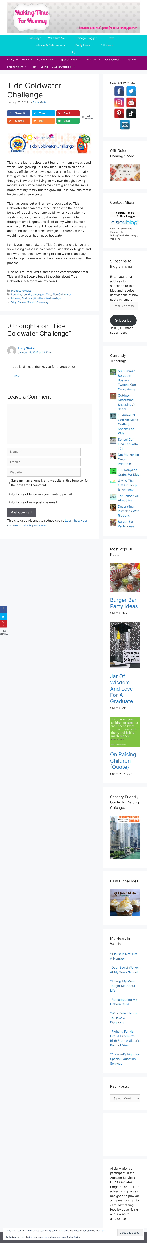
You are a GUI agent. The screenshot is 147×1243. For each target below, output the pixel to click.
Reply (16, 375)
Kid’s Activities (45, 59)
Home (25, 59)
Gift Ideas (106, 45)
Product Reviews (21, 290)
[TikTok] (131, 113)
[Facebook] (119, 91)
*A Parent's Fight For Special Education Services (125, 1059)
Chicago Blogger (86, 38)
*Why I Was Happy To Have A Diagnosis (123, 1017)
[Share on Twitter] (3, 616)
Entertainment (15, 66)
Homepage (34, 38)
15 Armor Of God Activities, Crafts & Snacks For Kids (128, 424)
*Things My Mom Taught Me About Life (122, 986)
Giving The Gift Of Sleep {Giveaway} (127, 485)
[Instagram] (119, 102)
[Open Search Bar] (73, 52)
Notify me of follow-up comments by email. (41, 494)
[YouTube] (131, 102)
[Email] (125, 125)
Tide (48, 294)
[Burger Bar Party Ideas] (125, 578)
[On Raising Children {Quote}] (125, 732)
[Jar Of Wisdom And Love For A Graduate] (125, 646)
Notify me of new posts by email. (34, 502)
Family (10, 59)
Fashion (132, 59)
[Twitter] (131, 91)
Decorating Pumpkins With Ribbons (128, 511)
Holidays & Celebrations (49, 45)
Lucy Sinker (27, 348)
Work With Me (56, 38)
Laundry (16, 294)
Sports (44, 66)
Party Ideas (82, 45)
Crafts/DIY (90, 59)
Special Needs (69, 59)
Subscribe (123, 320)
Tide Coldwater (62, 294)
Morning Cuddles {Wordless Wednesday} (36, 298)
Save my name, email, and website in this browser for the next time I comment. (50, 483)
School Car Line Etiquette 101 (128, 444)
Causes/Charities (61, 66)
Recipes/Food (112, 59)
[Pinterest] (119, 113)
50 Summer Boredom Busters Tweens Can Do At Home (127, 380)
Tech (34, 66)
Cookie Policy (73, 1237)
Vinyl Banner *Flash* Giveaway (29, 302)
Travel (111, 38)
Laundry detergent (33, 294)
